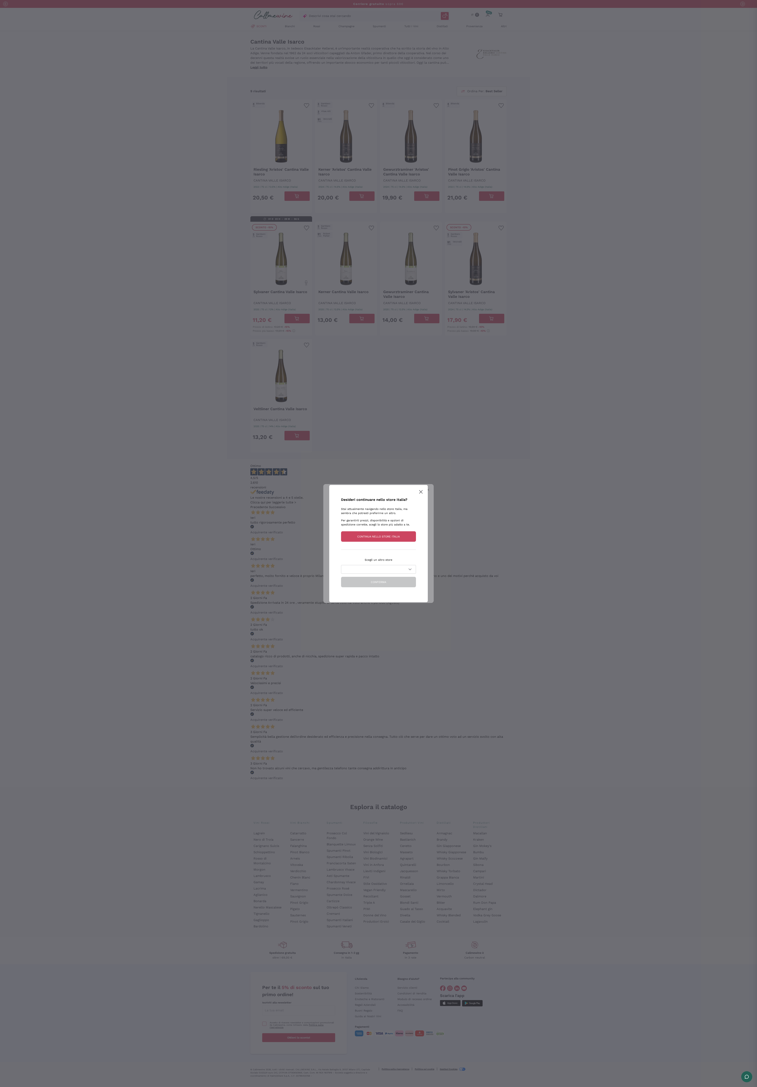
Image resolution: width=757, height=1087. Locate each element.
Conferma (378, 581)
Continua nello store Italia (378, 536)
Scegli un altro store (378, 559)
